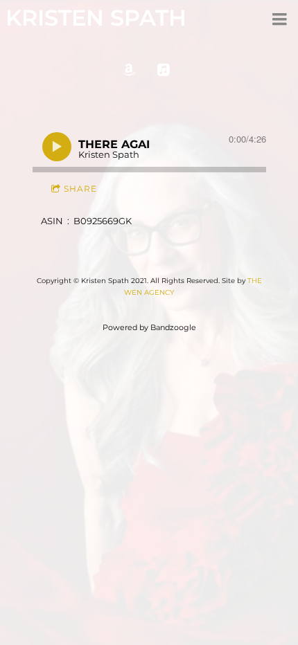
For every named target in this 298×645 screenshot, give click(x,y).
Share (80, 188)
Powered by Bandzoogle (149, 327)
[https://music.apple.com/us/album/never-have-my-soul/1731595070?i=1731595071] (163, 70)
